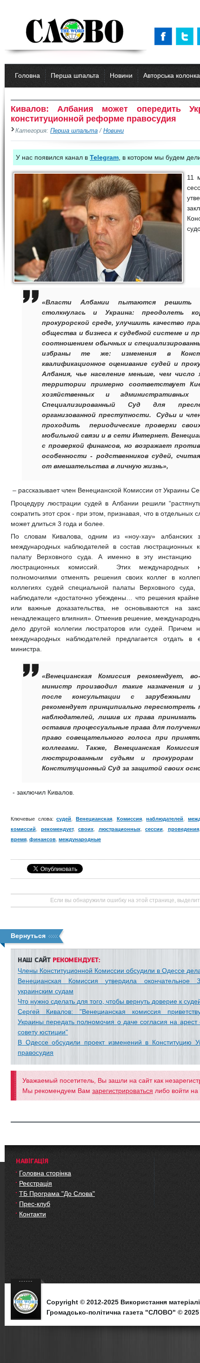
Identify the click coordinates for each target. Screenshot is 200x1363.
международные (80, 839)
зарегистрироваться (122, 1090)
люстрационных (119, 829)
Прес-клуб (34, 1204)
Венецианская (94, 819)
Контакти (32, 1214)
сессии (154, 829)
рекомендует (57, 829)
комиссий (23, 829)
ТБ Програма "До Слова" (57, 1193)
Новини (121, 75)
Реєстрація (35, 1183)
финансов (42, 839)
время (19, 839)
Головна (27, 75)
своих (85, 829)
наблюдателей (164, 819)
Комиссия (129, 819)
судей (63, 819)
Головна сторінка (45, 1173)
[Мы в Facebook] (165, 36)
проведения (183, 829)
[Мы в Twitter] (186, 36)
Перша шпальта (75, 75)
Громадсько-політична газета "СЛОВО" (76, 31)
